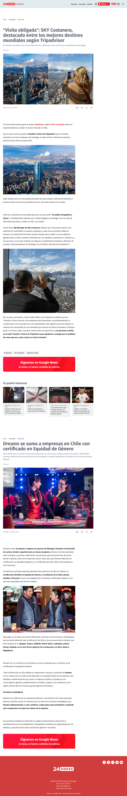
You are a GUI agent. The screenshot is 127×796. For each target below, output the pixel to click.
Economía (82, 4)
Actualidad (12, 19)
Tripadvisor (8, 353)
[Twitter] (87, 108)
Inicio (5, 19)
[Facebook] (82, 108)
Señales (103, 4)
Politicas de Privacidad (63, 788)
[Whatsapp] (77, 108)
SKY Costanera (19, 353)
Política (90, 4)
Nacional (74, 4)
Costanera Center (32, 353)
